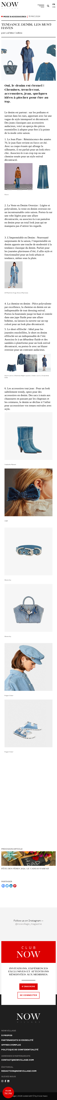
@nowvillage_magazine (28, 924)
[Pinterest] (14, 885)
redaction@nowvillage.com (18, 1071)
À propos (6, 1035)
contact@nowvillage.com (17, 1060)
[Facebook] (3, 885)
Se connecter (28, 995)
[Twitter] (7, 885)
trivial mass (42, 1096)
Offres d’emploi (11, 1045)
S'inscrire (28, 987)
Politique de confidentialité (19, 1050)
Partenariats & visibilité (17, 1040)
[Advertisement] (28, 795)
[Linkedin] (11, 885)
